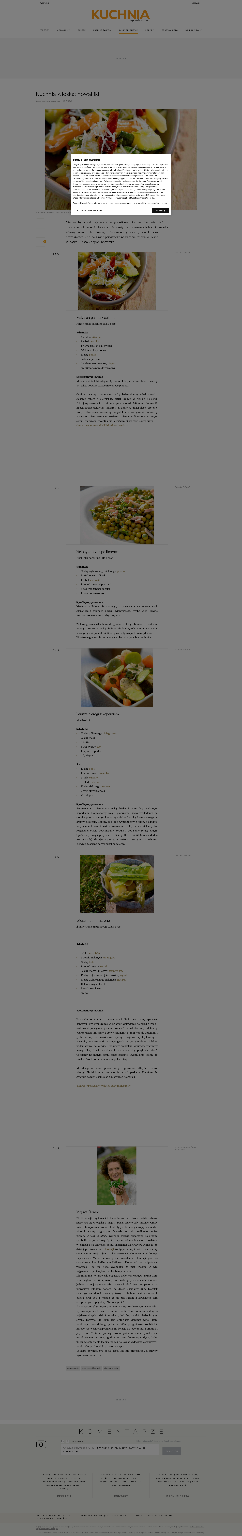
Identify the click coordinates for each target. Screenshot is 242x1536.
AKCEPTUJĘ (160, 211)
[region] (121, 184)
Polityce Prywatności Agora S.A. (141, 198)
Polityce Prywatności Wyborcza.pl (112, 198)
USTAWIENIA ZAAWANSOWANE (89, 210)
